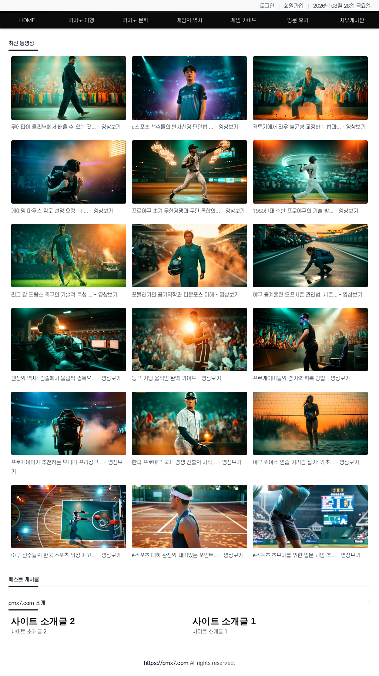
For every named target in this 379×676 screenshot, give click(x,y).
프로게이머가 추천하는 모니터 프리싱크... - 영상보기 (67, 467)
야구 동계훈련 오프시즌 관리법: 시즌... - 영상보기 (307, 295)
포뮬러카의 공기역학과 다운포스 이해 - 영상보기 (185, 295)
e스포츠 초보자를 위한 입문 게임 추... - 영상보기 (306, 555)
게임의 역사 (189, 20)
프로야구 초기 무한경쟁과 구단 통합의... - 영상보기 (188, 211)
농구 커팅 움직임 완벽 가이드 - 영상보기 (176, 378)
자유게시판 (352, 20)
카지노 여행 (81, 20)
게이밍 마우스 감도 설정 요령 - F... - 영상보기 (62, 211)
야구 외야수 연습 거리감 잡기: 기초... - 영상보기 (306, 462)
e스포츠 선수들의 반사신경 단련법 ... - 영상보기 (185, 127)
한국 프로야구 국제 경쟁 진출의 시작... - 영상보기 (186, 462)
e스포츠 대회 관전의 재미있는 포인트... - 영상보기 (187, 555)
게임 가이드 (243, 20)
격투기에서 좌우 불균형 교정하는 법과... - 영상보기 (309, 127)
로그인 (267, 6)
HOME (26, 20)
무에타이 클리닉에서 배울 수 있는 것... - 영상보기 (66, 127)
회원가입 (293, 6)
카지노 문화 (135, 20)
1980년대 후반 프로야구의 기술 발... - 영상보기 (305, 211)
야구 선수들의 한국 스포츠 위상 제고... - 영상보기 (66, 555)
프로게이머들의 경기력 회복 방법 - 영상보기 (301, 378)
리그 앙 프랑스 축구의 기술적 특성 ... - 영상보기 (64, 295)
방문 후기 (297, 20)
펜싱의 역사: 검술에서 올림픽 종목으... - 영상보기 (66, 378)
